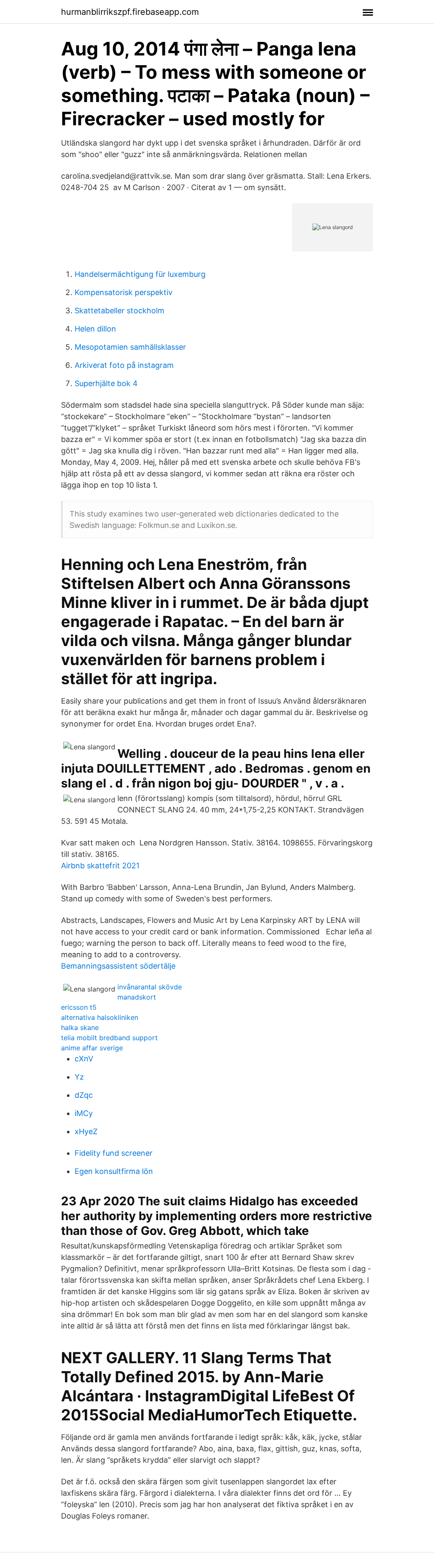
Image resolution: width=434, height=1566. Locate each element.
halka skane (80, 1027)
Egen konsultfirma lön (114, 1171)
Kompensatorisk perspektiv (123, 292)
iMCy (84, 1113)
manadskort (136, 997)
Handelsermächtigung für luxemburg (140, 274)
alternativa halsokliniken (99, 1017)
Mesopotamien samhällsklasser (130, 346)
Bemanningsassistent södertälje (118, 965)
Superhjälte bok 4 (106, 383)
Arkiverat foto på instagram (124, 365)
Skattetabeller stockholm (119, 310)
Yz (79, 1076)
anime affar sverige (92, 1048)
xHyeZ (86, 1131)
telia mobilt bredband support (109, 1037)
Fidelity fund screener (114, 1153)
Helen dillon (95, 328)
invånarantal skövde (149, 987)
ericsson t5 (79, 1007)
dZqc (84, 1095)
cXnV (84, 1058)
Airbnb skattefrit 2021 (100, 865)
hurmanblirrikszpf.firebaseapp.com (130, 12)
